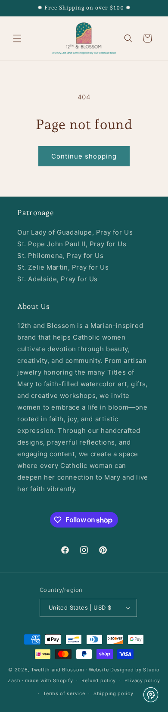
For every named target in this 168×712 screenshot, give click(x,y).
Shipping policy (113, 693)
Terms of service (64, 693)
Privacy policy (142, 680)
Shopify (63, 680)
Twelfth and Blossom (57, 670)
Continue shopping (84, 156)
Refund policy (98, 680)
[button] (17, 38)
